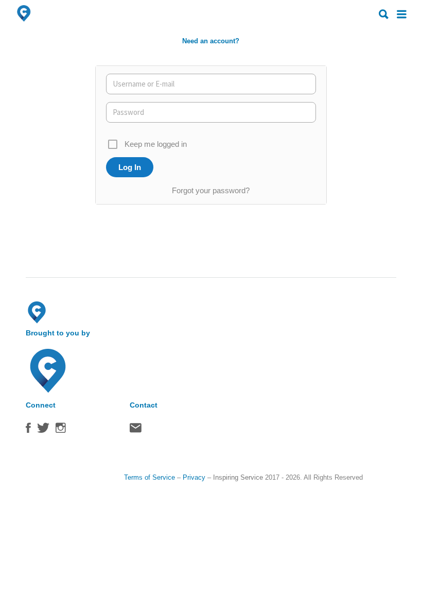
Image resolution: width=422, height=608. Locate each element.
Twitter (43, 430)
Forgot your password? (211, 190)
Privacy (194, 477)
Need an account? (210, 41)
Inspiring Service (238, 477)
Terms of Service (149, 477)
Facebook (28, 430)
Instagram (61, 430)
